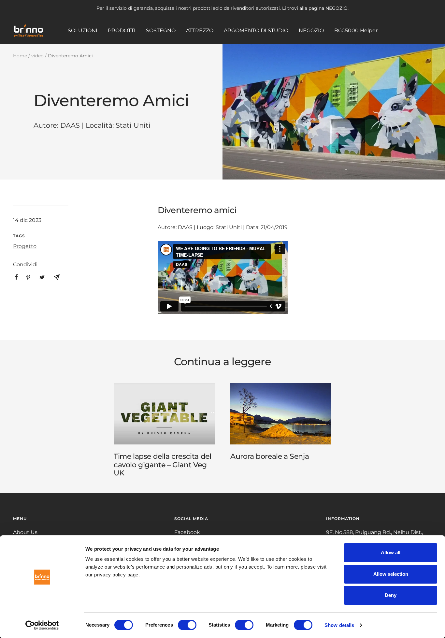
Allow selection (390, 574)
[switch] (187, 625)
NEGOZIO (311, 30)
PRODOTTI (122, 30)
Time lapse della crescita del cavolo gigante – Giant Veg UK (162, 464)
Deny (390, 595)
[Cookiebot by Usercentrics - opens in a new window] (42, 625)
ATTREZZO (199, 30)
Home (20, 56)
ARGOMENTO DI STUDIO (256, 30)
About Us (25, 532)
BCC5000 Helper (356, 30)
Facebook (187, 532)
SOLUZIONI (82, 30)
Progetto (24, 246)
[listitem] (16, 277)
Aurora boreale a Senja (269, 456)
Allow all (390, 552)
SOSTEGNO (161, 30)
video (37, 56)
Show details (339, 625)
